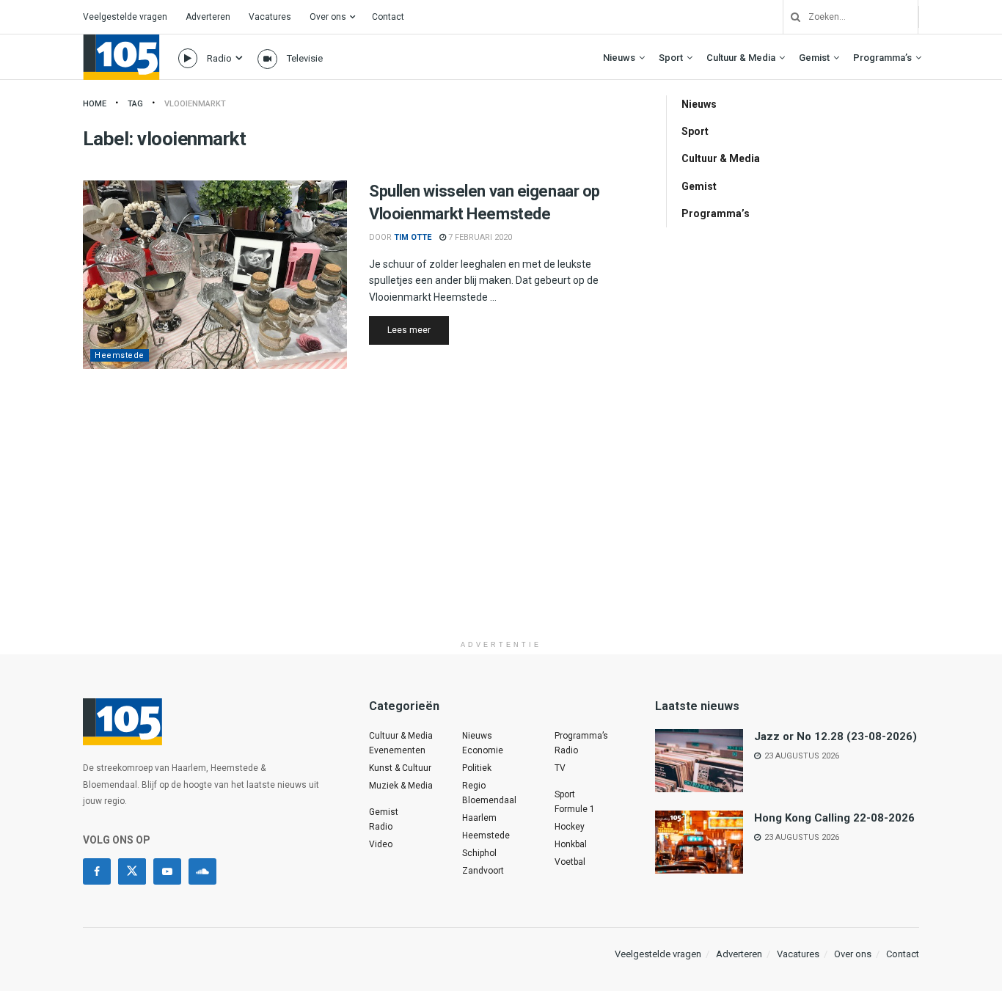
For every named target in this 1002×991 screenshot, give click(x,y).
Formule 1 (575, 809)
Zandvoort (483, 871)
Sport (671, 57)
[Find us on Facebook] (97, 871)
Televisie (305, 58)
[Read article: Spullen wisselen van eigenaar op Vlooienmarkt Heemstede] (215, 274)
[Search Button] (790, 17)
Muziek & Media (401, 785)
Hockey (570, 827)
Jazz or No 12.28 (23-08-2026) (835, 736)
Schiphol (479, 853)
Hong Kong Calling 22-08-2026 (834, 817)
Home (94, 104)
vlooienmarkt (195, 104)
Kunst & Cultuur (400, 768)
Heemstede (120, 355)
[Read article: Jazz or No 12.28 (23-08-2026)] (699, 760)
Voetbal (570, 862)
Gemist (814, 57)
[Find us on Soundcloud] (202, 871)
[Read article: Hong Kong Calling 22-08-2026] (699, 842)
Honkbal (571, 844)
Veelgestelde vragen (125, 17)
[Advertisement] (501, 530)
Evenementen (397, 750)
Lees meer (418, 329)
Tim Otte (412, 237)
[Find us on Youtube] (167, 871)
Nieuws (619, 57)
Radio (219, 58)
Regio (474, 785)
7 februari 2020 (479, 237)
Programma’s (882, 57)
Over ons (328, 17)
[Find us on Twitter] (132, 871)
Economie (482, 750)
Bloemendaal (489, 800)
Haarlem (479, 818)
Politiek (476, 768)
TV (560, 768)
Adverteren (208, 17)
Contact (388, 17)
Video (380, 844)
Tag (135, 104)
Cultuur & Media (740, 57)
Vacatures (270, 17)
